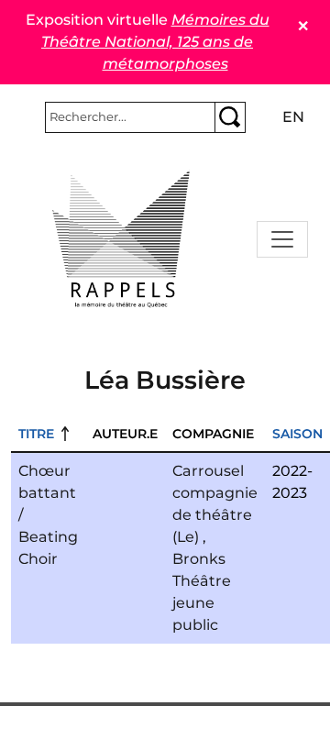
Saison (297, 433)
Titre (36, 433)
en (293, 117)
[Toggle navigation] (282, 239)
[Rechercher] (230, 117)
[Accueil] (121, 239)
